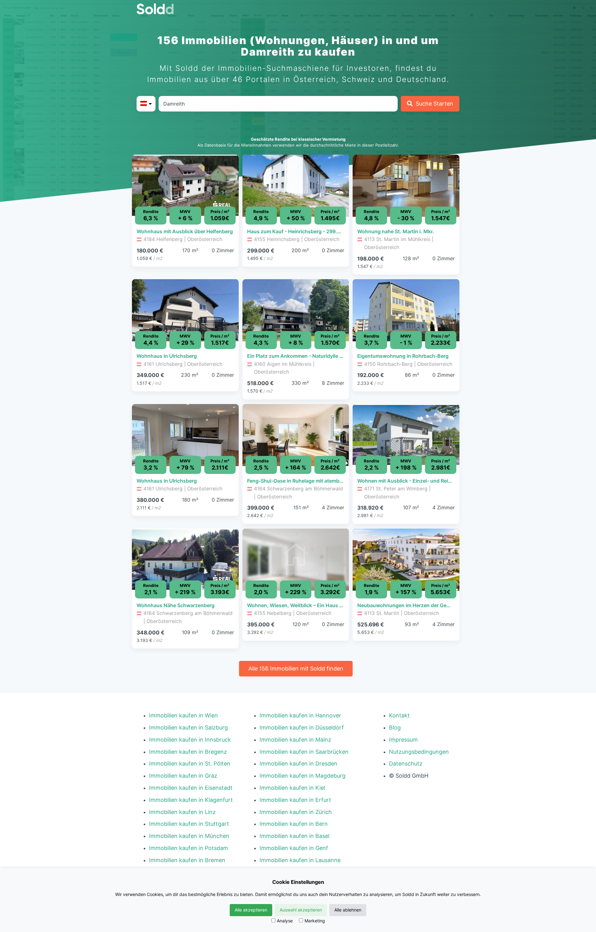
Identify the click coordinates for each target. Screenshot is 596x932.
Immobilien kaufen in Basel (294, 836)
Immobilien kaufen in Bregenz (188, 751)
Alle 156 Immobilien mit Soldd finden (295, 668)
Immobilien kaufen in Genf (294, 848)
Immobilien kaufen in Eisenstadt (191, 787)
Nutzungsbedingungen (419, 751)
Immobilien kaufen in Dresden (298, 763)
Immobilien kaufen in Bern (294, 824)
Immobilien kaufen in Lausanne (300, 860)
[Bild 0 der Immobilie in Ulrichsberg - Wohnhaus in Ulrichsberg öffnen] (185, 310)
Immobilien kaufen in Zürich (296, 812)
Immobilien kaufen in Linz (182, 812)
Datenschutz (405, 763)
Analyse (285, 920)
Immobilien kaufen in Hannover (300, 715)
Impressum (403, 739)
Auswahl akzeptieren (301, 909)
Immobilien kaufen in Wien (183, 715)
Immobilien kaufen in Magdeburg (302, 775)
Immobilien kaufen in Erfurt (295, 800)
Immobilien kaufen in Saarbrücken (304, 751)
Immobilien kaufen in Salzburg (188, 727)
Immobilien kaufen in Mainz (295, 739)
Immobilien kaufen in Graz (183, 775)
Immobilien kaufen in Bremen (187, 860)
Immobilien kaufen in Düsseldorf (302, 727)
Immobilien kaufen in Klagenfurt (191, 800)
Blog (395, 727)
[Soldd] (160, 8)
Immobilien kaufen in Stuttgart (189, 824)
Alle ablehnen (347, 909)
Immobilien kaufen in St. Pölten (189, 763)
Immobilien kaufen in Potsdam (188, 848)
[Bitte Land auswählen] (146, 103)
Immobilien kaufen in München (189, 836)
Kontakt (399, 715)
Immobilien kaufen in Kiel (292, 787)
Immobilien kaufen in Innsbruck (190, 739)
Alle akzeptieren (251, 909)
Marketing (315, 920)
